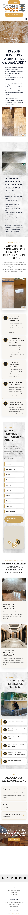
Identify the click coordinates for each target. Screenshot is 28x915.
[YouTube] (16, 878)
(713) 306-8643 (16, 914)
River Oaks (9, 506)
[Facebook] (3, 878)
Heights (8, 490)
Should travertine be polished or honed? (13, 806)
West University (10, 511)
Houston (8, 464)
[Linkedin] (12, 878)
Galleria (8, 485)
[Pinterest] (20, 878)
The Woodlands (10, 469)
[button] (26, 19)
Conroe (8, 480)
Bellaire (8, 474)
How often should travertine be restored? (13, 815)
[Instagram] (25, 878)
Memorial (9, 495)
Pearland (8, 501)
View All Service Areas (12, 519)
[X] (7, 878)
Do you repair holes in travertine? (14, 789)
